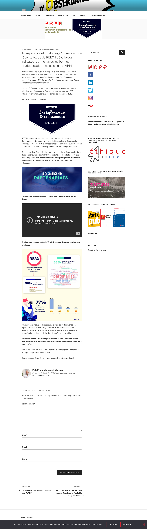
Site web (25, 459)
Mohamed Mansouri (49, 50)
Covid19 (83, 15)
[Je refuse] (144, 524)
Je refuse (127, 524)
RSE (74, 15)
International (63, 15)
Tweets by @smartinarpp (97, 250)
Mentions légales (27, 517)
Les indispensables (98, 15)
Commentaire (28, 404)
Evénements (49, 15)
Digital (37, 15)
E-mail (25, 447)
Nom (24, 435)
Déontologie (26, 15)
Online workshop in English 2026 (106, 124)
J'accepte (113, 524)
